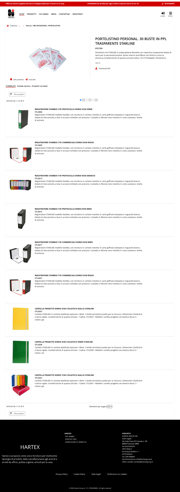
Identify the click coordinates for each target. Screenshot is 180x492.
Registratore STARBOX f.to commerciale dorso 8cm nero (64, 242)
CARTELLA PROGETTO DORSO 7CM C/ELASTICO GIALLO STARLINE (64, 375)
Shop (21, 14)
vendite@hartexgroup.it (143, 462)
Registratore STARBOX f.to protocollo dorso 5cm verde (63, 109)
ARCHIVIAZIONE (40, 26)
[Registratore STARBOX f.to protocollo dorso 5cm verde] (20, 119)
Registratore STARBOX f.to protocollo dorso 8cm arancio (65, 175)
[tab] (11, 86)
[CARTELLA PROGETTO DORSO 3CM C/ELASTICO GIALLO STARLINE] (20, 318)
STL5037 (38, 311)
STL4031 (38, 278)
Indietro (13, 26)
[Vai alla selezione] (19, 26)
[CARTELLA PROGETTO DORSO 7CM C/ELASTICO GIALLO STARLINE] (20, 385)
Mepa (53, 14)
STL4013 (38, 178)
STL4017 (38, 245)
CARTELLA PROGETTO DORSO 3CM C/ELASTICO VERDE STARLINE (64, 342)
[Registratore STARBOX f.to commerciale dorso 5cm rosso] (20, 285)
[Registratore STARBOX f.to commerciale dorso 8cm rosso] (20, 152)
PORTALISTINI (54, 26)
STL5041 (38, 378)
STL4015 (38, 211)
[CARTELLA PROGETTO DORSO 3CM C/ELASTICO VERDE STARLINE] (20, 352)
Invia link (32, 79)
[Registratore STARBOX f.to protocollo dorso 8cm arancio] (20, 185)
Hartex (29, 26)
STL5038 (38, 344)
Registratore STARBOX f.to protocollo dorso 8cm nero (63, 209)
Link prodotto (18, 79)
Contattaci (64, 14)
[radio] (81, 100)
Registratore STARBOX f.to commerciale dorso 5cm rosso (64, 275)
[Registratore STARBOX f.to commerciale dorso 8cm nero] (20, 252)
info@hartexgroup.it (144, 459)
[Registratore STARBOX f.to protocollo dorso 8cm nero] (20, 219)
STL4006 (38, 112)
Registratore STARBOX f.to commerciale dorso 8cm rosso (64, 142)
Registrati (78, 14)
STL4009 (38, 145)
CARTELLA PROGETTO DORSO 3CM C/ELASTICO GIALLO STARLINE (64, 308)
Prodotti (31, 14)
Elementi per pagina (98, 406)
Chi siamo (43, 14)
